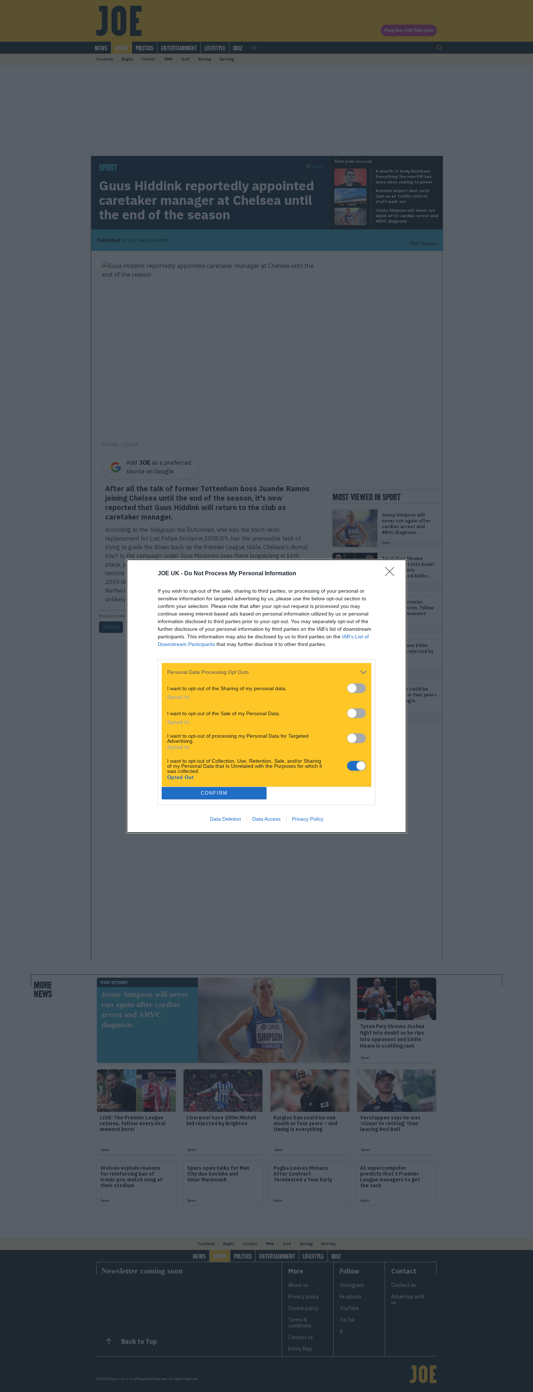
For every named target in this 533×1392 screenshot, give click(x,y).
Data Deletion (225, 819)
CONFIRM (214, 793)
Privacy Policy (307, 819)
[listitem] (266, 672)
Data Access (266, 819)
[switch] (356, 688)
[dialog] (266, 696)
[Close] (392, 574)
